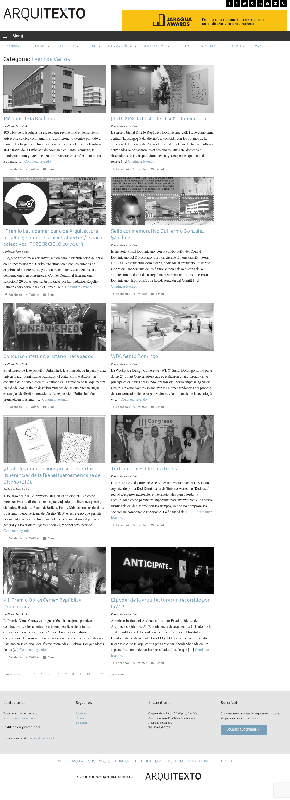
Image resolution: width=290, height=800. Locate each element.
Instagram (81, 722)
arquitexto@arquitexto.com (19, 718)
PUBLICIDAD (199, 761)
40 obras (14, 46)
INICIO (61, 761)
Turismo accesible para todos (144, 469)
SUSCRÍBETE (99, 761)
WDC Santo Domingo (134, 356)
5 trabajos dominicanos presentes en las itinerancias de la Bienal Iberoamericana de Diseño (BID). (52, 475)
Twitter (80, 718)
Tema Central (154, 46)
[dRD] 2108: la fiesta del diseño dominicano (158, 118)
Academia (208, 46)
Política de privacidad (41, 738)
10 (88, 674)
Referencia (65, 46)
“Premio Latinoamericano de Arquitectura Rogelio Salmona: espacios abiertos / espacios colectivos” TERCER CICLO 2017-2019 (54, 237)
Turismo (38, 46)
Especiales (235, 46)
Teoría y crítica (120, 46)
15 (101, 674)
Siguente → (116, 674)
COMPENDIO (125, 761)
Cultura (183, 46)
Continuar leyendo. (38, 161)
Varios (260, 46)
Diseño (91, 46)
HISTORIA (175, 761)
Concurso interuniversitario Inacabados (48, 356)
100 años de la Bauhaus (29, 118)
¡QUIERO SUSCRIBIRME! (243, 729)
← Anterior (13, 674)
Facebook (81, 713)
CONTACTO (224, 761)
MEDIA (77, 761)
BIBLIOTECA (151, 761)
